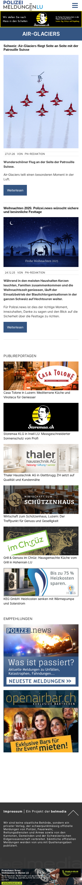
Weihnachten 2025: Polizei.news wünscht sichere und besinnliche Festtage (41, 210)
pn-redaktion (35, 153)
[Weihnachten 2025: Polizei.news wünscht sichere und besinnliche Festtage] (41, 242)
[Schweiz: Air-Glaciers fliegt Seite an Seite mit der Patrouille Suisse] (41, 101)
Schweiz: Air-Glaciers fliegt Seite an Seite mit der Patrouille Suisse (40, 47)
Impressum (13, 811)
